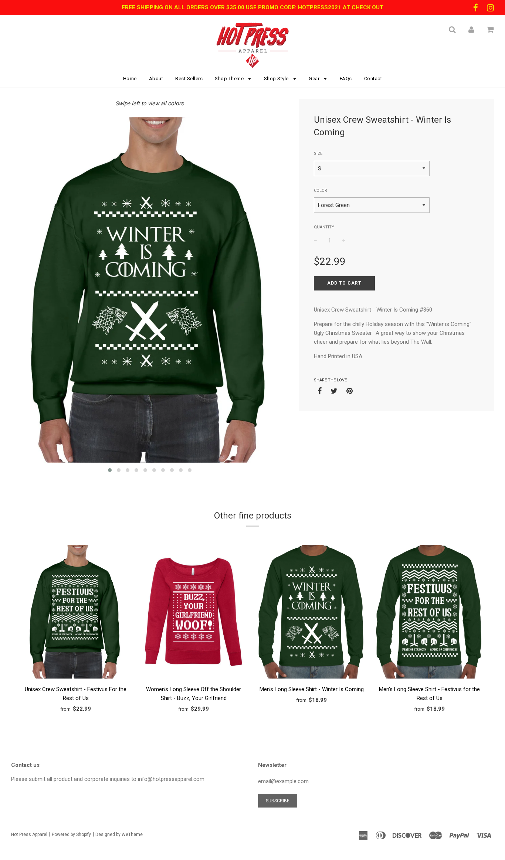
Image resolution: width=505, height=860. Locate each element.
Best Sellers (189, 78)
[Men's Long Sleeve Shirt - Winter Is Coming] (311, 613)
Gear (315, 78)
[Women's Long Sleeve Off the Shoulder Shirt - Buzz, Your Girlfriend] (193, 613)
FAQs (346, 78)
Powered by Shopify (71, 834)
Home (130, 78)
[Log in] (471, 29)
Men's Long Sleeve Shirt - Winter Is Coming (312, 689)
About (156, 78)
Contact (373, 78)
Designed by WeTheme (119, 834)
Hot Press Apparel (29, 834)
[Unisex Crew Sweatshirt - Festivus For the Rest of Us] (75, 613)
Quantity (324, 227)
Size (318, 153)
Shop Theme (230, 78)
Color (320, 190)
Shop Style (277, 78)
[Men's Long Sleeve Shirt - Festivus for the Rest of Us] (429, 613)
